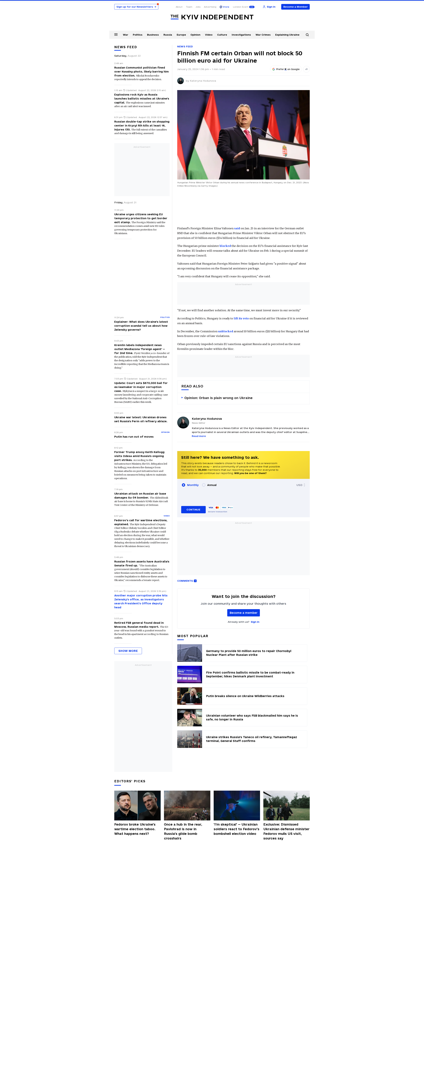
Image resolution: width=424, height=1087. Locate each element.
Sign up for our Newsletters (136, 6)
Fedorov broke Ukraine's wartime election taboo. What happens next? (135, 829)
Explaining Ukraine (287, 34)
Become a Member (295, 6)
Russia (167, 34)
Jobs (198, 7)
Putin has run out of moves (134, 436)
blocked (225, 246)
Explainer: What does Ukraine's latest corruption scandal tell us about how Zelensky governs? (141, 325)
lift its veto (241, 318)
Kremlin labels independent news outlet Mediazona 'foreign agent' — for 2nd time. (139, 349)
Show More (128, 650)
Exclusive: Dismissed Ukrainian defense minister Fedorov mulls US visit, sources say (286, 831)
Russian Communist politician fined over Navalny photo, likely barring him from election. (141, 71)
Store (226, 7)
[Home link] (212, 17)
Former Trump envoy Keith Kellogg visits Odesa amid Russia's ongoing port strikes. (139, 456)
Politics (137, 34)
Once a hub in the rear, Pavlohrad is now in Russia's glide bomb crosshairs (183, 831)
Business (153, 34)
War (125, 34)
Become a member (244, 612)
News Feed (185, 46)
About (179, 7)
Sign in (255, 621)
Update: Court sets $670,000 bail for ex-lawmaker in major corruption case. (141, 386)
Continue (193, 509)
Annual (211, 484)
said (237, 228)
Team (189, 7)
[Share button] (306, 69)
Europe (181, 34)
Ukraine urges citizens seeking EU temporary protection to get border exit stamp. (140, 218)
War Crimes (263, 34)
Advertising (210, 7)
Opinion (195, 34)
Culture (222, 34)
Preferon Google (288, 69)
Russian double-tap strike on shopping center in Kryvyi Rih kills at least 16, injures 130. (141, 125)
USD (299, 484)
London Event (240, 7)
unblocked (225, 331)
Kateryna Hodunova (203, 80)
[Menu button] (116, 34)
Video (208, 34)
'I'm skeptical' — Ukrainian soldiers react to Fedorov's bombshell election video (236, 829)
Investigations (241, 34)
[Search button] (307, 34)
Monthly (193, 484)
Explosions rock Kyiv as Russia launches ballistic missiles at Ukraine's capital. (141, 98)
